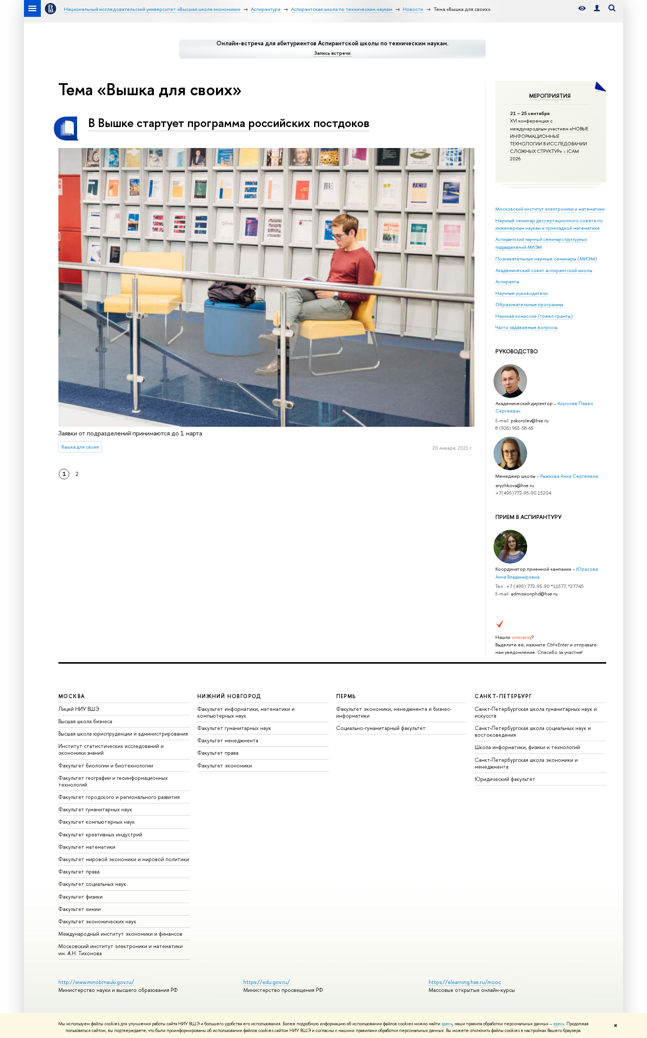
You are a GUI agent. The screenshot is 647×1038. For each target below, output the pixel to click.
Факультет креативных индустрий (100, 834)
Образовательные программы (529, 304)
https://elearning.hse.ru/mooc (465, 982)
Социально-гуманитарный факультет (381, 727)
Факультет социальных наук (92, 883)
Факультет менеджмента (227, 740)
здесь (446, 1024)
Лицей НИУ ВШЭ (78, 708)
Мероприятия (550, 96)
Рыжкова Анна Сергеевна (569, 476)
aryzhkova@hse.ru (514, 485)
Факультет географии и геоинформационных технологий (113, 781)
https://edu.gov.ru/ (266, 982)
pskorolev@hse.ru (530, 420)
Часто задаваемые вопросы (526, 327)
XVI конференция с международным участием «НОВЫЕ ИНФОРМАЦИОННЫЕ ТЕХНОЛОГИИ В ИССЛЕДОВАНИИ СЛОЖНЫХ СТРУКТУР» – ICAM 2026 (549, 139)
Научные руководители (521, 293)
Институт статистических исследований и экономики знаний (111, 749)
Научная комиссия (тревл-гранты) (534, 316)
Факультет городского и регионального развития (119, 796)
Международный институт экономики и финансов (120, 933)
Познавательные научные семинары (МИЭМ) (546, 258)
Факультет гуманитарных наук (95, 809)
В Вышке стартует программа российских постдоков (229, 122)
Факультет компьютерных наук (96, 821)
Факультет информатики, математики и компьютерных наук (246, 712)
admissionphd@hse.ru (534, 593)
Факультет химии (79, 908)
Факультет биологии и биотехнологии (105, 765)
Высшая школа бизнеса (85, 721)
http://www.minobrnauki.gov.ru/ (96, 982)
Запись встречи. (333, 52)
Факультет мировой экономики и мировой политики (123, 859)
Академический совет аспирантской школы (543, 270)
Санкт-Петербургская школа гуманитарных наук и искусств (536, 712)
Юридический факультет (505, 778)
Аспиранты (507, 281)
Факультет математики (86, 846)
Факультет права (79, 871)
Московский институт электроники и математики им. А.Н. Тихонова (120, 949)
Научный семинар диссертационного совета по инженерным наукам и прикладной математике (549, 224)
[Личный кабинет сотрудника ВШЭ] (596, 8)
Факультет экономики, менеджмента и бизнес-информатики (394, 712)
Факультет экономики (224, 765)
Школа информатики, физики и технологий (527, 747)
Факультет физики (80, 896)
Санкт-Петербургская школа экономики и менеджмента (526, 763)
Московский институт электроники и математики (550, 208)
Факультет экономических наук (97, 921)
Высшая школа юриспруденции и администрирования (123, 733)
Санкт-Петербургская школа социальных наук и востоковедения (533, 731)
